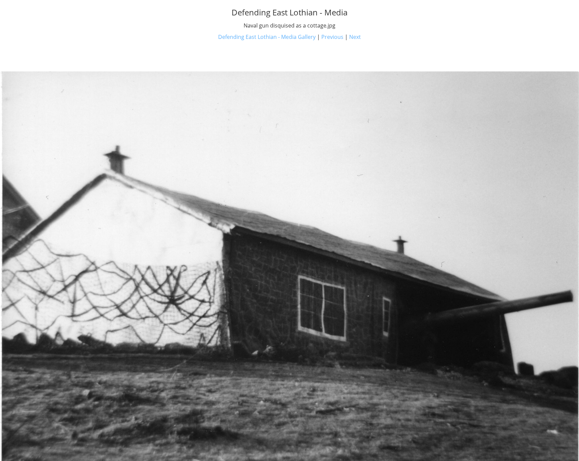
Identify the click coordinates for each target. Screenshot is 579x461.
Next (355, 37)
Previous (332, 37)
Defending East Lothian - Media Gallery (267, 37)
